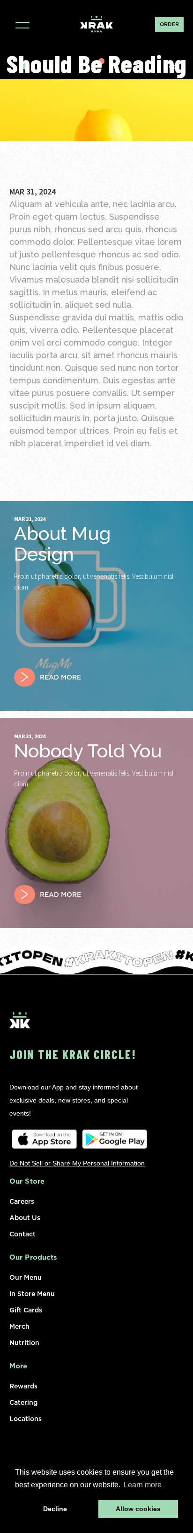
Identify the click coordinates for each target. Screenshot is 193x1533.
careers (21, 1200)
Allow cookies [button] (138, 1508)
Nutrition (24, 1342)
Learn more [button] (143, 1485)
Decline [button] (55, 1508)
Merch (19, 1325)
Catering (23, 1401)
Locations (25, 1418)
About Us (24, 1217)
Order (169, 24)
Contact (22, 1233)
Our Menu (25, 1276)
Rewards (23, 1385)
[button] (22, 24)
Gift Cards (25, 1309)
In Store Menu (32, 1293)
